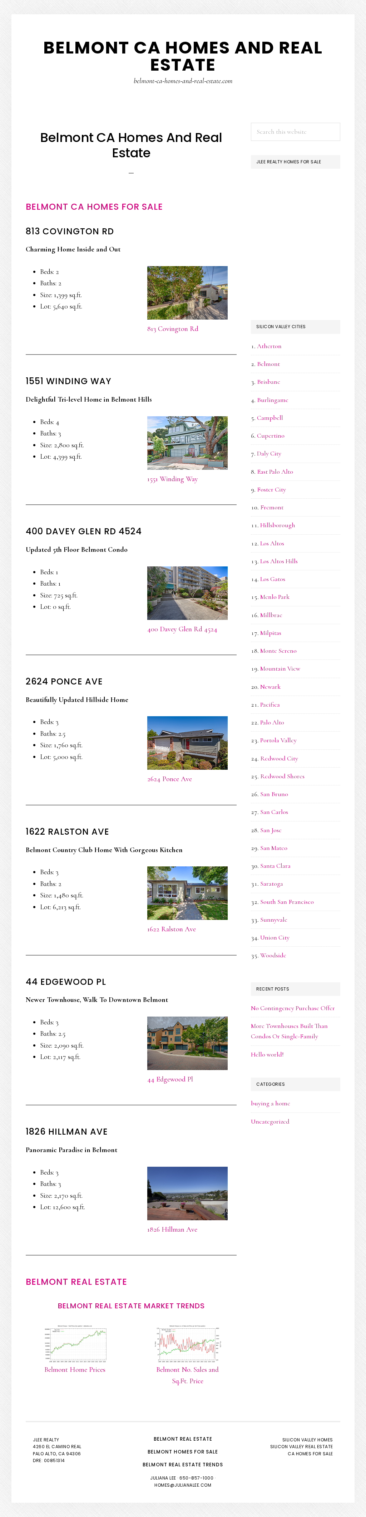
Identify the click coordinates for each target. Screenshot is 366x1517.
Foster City (271, 489)
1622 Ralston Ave (171, 929)
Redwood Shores (282, 776)
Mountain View (280, 668)
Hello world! (267, 1054)
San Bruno (274, 794)
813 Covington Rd (172, 329)
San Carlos (274, 812)
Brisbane (268, 382)
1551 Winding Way (172, 479)
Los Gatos (272, 579)
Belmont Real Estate (76, 1282)
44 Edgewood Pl (170, 1079)
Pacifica (270, 704)
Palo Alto (272, 722)
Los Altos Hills (279, 561)
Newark (270, 687)
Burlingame (272, 400)
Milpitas (270, 633)
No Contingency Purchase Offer (293, 1008)
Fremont (271, 507)
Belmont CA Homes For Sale (94, 207)
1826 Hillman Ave (172, 1229)
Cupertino (271, 435)
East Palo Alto (275, 471)
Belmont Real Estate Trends (183, 1464)
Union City (275, 937)
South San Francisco (287, 902)
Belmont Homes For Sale (183, 1452)
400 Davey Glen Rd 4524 (182, 629)
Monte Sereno (278, 651)
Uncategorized (270, 1121)
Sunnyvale (273, 919)
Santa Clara (275, 866)
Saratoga (271, 883)
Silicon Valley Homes (307, 1440)
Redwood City (279, 758)
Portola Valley (278, 740)
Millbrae (271, 615)
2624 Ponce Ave (169, 779)
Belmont (268, 364)
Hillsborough (277, 525)
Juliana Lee (163, 1478)
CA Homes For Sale (310, 1454)
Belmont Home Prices (74, 1369)
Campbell (270, 418)
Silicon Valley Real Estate (301, 1447)
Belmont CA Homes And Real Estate (183, 56)
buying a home (270, 1103)
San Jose (271, 830)
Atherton (269, 346)
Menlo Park (275, 597)
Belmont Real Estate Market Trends (131, 1306)
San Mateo (273, 848)
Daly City (269, 453)
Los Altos (272, 543)
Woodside (273, 955)
